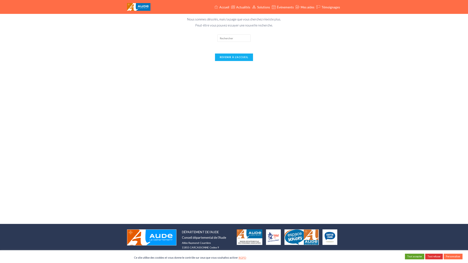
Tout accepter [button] (414, 256)
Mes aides (307, 7)
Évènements (285, 7)
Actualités (243, 7)
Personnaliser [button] (453, 256)
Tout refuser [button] (434, 256)
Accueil (224, 7)
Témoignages (330, 7)
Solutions (263, 7)
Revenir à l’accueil (234, 57)
